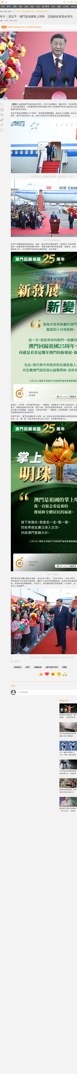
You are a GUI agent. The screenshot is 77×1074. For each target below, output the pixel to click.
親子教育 (45, 6)
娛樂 (59, 6)
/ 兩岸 (9, 11)
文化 (38, 6)
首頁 (3, 6)
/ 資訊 (5, 11)
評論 (26, 6)
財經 (32, 6)
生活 (53, 6)
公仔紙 (65, 6)
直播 (15, 6)
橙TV (9, 6)
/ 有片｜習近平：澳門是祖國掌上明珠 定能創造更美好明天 (30, 11)
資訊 (20, 6)
